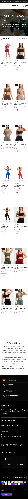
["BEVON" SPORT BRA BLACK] (20, 215)
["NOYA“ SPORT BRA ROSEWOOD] (20, 92)
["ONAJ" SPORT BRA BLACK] (7, 297)
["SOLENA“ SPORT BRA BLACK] (7, 215)
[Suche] (23, 6)
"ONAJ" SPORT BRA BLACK (6, 309)
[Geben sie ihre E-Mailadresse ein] (25, 441)
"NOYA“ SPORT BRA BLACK (20, 145)
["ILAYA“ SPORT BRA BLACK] (20, 51)
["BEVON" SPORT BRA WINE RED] (20, 256)
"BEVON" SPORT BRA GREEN (7, 268)
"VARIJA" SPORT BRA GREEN (20, 309)
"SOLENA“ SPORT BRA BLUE (6, 186)
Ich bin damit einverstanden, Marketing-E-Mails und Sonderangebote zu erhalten (13, 445)
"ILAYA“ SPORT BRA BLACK (20, 63)
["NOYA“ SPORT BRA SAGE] (7, 133)
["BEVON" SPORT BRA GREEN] (7, 256)
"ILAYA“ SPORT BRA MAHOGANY (6, 104)
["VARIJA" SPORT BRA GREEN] (20, 297)
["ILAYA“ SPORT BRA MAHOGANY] (7, 92)
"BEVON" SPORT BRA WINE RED (20, 268)
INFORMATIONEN (8, 420)
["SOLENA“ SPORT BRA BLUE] (7, 174)
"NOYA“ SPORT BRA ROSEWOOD (20, 104)
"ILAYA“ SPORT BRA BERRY (6, 63)
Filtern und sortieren (6, 39)
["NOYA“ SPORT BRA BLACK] (20, 133)
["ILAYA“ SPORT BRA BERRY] (7, 51)
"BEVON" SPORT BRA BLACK (20, 227)
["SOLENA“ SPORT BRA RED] (20, 174)
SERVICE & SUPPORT (10, 426)
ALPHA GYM (4, 60)
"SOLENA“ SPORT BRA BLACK (6, 227)
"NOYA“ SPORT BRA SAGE (6, 145)
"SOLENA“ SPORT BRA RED (19, 186)
